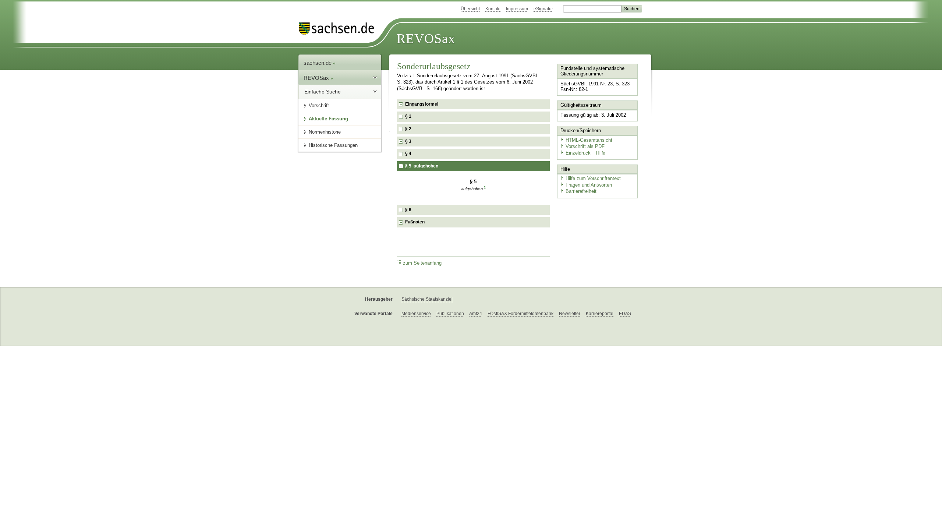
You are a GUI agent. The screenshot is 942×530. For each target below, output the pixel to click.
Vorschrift (319, 105)
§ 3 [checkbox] (408, 141)
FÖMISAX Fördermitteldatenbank (520, 313)
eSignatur (543, 8)
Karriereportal (599, 313)
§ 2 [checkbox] (408, 128)
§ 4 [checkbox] (408, 153)
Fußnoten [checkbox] (415, 222)
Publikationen (450, 313)
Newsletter (569, 313)
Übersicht (470, 8)
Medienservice (416, 313)
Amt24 (475, 313)
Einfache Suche (322, 92)
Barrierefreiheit (581, 191)
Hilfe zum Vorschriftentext (593, 178)
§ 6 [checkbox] (408, 209)
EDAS (625, 313)
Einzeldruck (579, 153)
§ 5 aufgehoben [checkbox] (421, 166)
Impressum (517, 8)
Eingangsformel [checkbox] (421, 104)
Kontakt (492, 8)
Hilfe (600, 153)
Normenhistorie (325, 132)
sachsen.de (318, 63)
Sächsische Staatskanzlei (427, 299)
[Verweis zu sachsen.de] (339, 28)
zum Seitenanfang (422, 263)
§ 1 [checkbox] (408, 116)
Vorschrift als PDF (585, 146)
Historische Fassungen (333, 145)
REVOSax (426, 38)
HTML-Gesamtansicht (589, 140)
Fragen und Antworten (589, 185)
